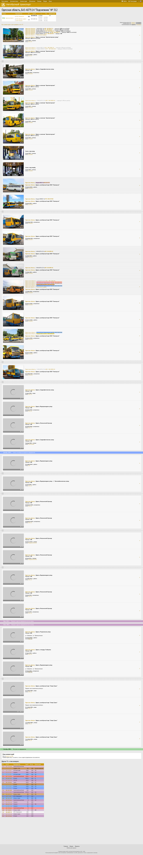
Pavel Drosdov (31, 444)
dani (29, 465)
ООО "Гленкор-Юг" (20, 16)
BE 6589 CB (9, 794)
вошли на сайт (9, 756)
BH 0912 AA (9, 806)
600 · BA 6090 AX (50, 100)
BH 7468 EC (9, 810)
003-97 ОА (8, 784)
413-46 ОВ (8, 774)
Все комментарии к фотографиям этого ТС (12, 24)
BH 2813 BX (9, 790)
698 (3, 794)
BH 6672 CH (9, 804)
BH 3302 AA (9, 802)
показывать (138, 24)
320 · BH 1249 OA (50, 280)
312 (3, 766)
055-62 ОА (8, 768)
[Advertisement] (71, 831)
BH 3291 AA (9, 814)
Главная (66, 846)
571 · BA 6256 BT (49, 333)
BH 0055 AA (9, 778)
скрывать (133, 22)
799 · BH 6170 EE (49, 199)
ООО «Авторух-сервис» (21, 18)
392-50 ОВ (8, 786)
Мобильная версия (71, 848)
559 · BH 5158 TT (56, 32)
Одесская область (9, 18)
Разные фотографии (41, 34)
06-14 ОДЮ (9, 766)
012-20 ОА (8, 770)
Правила (77, 846)
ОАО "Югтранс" (19, 20)
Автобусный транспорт (18, 4)
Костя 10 (30, 41)
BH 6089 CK (9, 812)
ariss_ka (30, 394)
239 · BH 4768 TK (50, 31)
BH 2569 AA (9, 780)
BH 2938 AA (9, 808)
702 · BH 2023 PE (57, 282)
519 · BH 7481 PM (57, 285)
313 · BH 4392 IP (48, 30)
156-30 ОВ (8, 788)
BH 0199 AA (9, 800)
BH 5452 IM (9, 798)
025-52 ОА (8, 792)
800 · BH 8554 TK (48, 28)
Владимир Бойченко (32, 542)
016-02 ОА (8, 772)
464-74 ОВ (8, 796)
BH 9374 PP (47, 182)
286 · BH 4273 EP (49, 284)
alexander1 (30, 73)
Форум (71, 846)
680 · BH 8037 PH (57, 283)
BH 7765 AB (9, 776)
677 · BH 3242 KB (49, 33)
